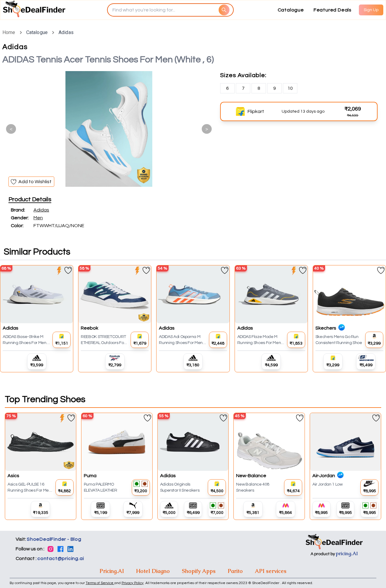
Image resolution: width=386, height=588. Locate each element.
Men (38, 217)
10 (290, 88)
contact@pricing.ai (60, 558)
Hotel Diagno (153, 571)
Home (8, 32)
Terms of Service (100, 583)
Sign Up (371, 10)
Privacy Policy (133, 583)
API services (270, 571)
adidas (66, 32)
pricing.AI (347, 553)
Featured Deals (333, 10)
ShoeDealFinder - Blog (54, 539)
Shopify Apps (199, 571)
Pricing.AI (112, 571)
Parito (235, 571)
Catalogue (291, 10)
